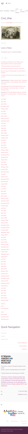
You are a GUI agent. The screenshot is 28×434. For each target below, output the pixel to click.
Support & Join (4, 339)
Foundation (4, 333)
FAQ (7, 421)
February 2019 (4, 220)
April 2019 (3, 215)
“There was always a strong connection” (11, 66)
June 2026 (3, 99)
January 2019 (4, 223)
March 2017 (4, 269)
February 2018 (4, 244)
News (2, 306)
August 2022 (4, 160)
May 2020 (3, 191)
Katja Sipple (9, 22)
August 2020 (4, 184)
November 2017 (5, 249)
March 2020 (4, 196)
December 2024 (5, 118)
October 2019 (4, 206)
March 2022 (4, 164)
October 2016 (4, 281)
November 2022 (5, 155)
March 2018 (4, 242)
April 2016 (3, 295)
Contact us (24, 349)
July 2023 (3, 140)
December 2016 (5, 276)
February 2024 (4, 135)
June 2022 (3, 162)
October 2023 (4, 138)
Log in (2, 312)
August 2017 (4, 256)
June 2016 (3, 290)
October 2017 (4, 252)
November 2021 (5, 172)
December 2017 (5, 247)
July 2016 (3, 288)
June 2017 (3, 261)
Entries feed (4, 314)
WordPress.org (4, 319)
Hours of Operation (22, 343)
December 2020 (5, 179)
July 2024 (3, 123)
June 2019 (3, 210)
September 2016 (5, 283)
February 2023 (4, 150)
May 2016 (3, 293)
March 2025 (4, 116)
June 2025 (3, 113)
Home (1, 11)
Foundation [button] (6, 11)
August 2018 (4, 235)
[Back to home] (2, 3)
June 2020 (3, 189)
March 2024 (4, 133)
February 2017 (4, 271)
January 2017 (4, 273)
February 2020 (4, 198)
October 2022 (4, 157)
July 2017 (3, 259)
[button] (8, 3)
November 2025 (5, 106)
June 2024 (3, 126)
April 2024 (3, 130)
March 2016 (4, 298)
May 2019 (3, 213)
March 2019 (4, 218)
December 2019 (5, 201)
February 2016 (4, 300)
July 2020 (3, 186)
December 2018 (5, 225)
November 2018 (5, 227)
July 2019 (3, 208)
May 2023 (3, 145)
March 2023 (4, 147)
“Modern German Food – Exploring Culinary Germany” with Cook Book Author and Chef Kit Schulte (14, 82)
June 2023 (3, 143)
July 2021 (3, 174)
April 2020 (3, 193)
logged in (9, 52)
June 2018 (3, 239)
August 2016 (4, 286)
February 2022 (4, 167)
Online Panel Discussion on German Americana (12, 68)
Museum (3, 336)
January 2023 (4, 152)
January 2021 (4, 176)
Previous (4, 43)
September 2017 (5, 254)
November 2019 (5, 203)
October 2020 (4, 181)
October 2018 (4, 230)
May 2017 (3, 264)
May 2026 (3, 101)
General (3, 303)
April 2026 (3, 104)
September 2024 (5, 121)
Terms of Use (24, 421)
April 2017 (3, 266)
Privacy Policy (14, 421)
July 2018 (3, 237)
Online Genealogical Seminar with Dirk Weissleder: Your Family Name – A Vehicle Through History (13, 88)
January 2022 (4, 169)
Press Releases (4, 308)
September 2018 (5, 232)
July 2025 (3, 111)
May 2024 (3, 128)
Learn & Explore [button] (17, 10)
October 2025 (4, 109)
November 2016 (5, 278)
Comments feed (5, 317)
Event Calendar (23, 346)
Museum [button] (12, 11)
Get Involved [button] (22, 10)
